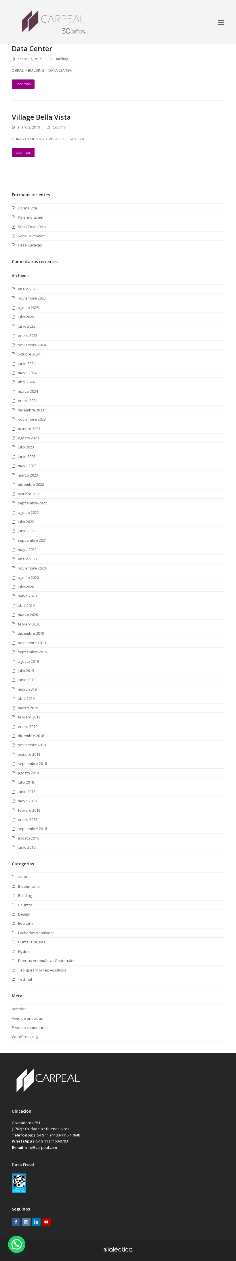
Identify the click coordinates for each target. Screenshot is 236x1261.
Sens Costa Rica (32, 226)
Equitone (26, 923)
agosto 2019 (28, 661)
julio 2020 (26, 586)
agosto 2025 (28, 307)
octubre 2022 (29, 493)
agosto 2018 (28, 773)
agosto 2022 (28, 512)
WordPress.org (25, 1036)
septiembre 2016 (32, 828)
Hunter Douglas (31, 942)
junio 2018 (26, 791)
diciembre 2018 (31, 735)
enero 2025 (27, 335)
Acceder (19, 1008)
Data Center (32, 48)
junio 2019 (26, 679)
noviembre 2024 (32, 344)
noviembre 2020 (32, 568)
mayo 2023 (27, 465)
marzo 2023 (28, 475)
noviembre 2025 (32, 298)
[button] (221, 22)
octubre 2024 (29, 354)
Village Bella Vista (41, 117)
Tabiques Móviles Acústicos (42, 970)
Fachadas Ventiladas (36, 932)
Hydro (23, 951)
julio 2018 (26, 782)
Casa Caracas (30, 245)
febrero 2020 (29, 624)
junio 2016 (26, 847)
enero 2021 (27, 558)
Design (24, 914)
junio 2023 (26, 456)
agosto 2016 (28, 838)
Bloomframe (29, 886)
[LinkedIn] (36, 1222)
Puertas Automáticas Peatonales (46, 960)
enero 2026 (27, 289)
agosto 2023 (28, 437)
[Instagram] (26, 1222)
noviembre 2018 (32, 744)
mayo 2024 (27, 372)
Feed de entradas (27, 1018)
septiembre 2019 (32, 651)
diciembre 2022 (31, 484)
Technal (25, 979)
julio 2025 (26, 316)
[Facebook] (16, 1222)
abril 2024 (26, 381)
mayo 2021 (27, 549)
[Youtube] (46, 1222)
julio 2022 (26, 521)
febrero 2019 (29, 717)
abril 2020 (26, 605)
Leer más (23, 83)
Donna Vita (27, 208)
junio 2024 (26, 363)
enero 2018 (27, 819)
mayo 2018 (27, 800)
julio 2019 (26, 670)
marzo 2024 (28, 391)
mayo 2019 (27, 689)
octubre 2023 (29, 428)
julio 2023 (26, 447)
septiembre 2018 (32, 763)
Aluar (22, 876)
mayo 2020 (27, 596)
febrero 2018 (29, 810)
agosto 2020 (28, 577)
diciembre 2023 (31, 410)
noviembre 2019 (32, 642)
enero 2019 (27, 726)
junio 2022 (26, 530)
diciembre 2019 (31, 633)
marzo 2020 (28, 614)
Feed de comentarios (30, 1027)
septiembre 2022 (32, 503)
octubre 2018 (29, 754)
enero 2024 (27, 400)
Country (59, 127)
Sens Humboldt (31, 235)
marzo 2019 (28, 707)
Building (61, 59)
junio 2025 (26, 326)
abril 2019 (26, 698)
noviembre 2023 (32, 419)
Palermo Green (31, 217)
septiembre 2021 (32, 540)
